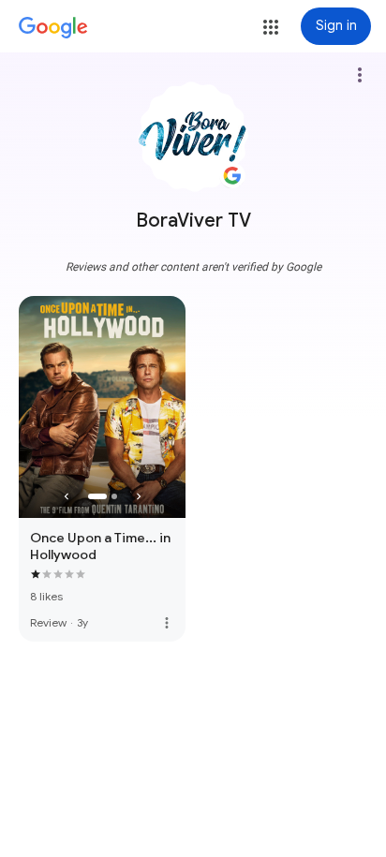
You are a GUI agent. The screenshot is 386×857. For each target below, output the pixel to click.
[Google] (53, 28)
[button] (271, 27)
